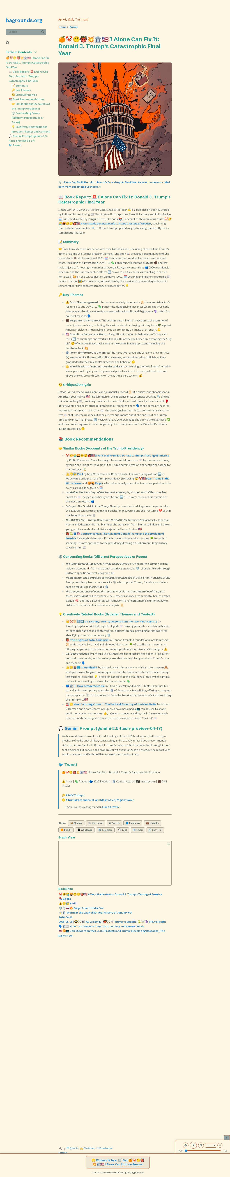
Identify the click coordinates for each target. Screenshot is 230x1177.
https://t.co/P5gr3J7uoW (116, 800)
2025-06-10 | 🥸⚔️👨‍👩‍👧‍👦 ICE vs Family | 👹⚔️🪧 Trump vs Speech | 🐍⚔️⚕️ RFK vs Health (112, 921)
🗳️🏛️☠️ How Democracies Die (85, 686)
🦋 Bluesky (76, 823)
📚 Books (65, 898)
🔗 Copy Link (155, 829)
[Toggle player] (227, 1137)
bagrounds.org (24, 20)
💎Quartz (72, 1148)
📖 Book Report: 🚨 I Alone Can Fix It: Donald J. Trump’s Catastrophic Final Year (28, 76)
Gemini (72, 728)
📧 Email (138, 829)
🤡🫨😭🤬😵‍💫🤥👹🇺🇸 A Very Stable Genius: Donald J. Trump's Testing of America (110, 894)
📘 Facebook (133, 823)
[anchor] (74, 53)
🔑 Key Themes (21, 90)
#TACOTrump (74, 795)
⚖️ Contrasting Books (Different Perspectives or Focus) (27, 117)
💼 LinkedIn (152, 823)
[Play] (193, 1145)
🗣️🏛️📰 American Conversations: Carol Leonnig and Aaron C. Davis (101, 926)
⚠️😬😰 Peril (74, 474)
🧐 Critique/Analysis (24, 94)
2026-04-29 (65, 917)
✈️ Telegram (105, 829)
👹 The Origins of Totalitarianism (87, 640)
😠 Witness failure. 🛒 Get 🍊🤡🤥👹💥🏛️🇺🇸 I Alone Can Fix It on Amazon (117, 1162)
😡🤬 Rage (95, 483)
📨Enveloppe (104, 1148)
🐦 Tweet (15, 145)
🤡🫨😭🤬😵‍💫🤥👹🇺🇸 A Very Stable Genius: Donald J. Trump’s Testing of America (117, 455)
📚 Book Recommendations (26, 99)
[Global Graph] (168, 844)
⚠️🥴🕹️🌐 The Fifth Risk (81, 667)
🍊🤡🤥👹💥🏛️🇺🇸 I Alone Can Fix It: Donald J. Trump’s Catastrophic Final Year (27, 62)
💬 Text (122, 829)
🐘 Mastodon (95, 823)
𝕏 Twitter (114, 823)
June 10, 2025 (109, 807)
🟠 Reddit (66, 829)
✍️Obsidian (87, 1148)
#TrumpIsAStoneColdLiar (82, 800)
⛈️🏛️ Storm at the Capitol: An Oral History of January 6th (95, 912)
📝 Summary (20, 85)
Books (73, 27)
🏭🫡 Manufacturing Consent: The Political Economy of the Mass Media (111, 704)
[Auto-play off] (219, 1145)
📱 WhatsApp (85, 829)
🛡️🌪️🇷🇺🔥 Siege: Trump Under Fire (81, 908)
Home (62, 27)
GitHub (62, 1153)
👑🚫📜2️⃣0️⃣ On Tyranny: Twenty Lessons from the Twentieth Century (111, 621)
